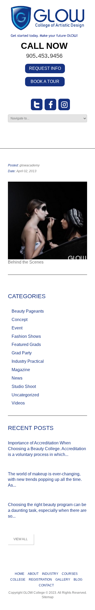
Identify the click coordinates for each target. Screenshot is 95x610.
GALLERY (62, 579)
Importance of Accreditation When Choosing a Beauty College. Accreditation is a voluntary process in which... (47, 449)
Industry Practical (28, 361)
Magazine (21, 369)
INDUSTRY (50, 574)
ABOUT (33, 574)
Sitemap (48, 597)
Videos (18, 403)
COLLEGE (17, 579)
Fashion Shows (26, 336)
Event (17, 328)
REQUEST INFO (45, 68)
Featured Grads (26, 344)
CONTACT (46, 585)
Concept (19, 319)
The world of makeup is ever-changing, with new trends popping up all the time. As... (45, 480)
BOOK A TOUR (45, 81)
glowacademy (30, 165)
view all (20, 539)
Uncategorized (25, 395)
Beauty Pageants (28, 311)
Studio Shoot (24, 386)
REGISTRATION (40, 579)
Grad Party (22, 353)
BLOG (78, 579)
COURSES (70, 574)
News (17, 378)
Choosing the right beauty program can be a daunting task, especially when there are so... (47, 510)
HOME (19, 574)
